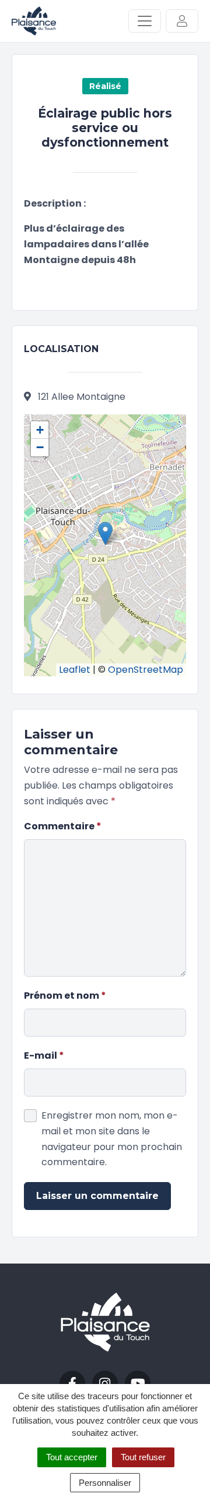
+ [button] (40, 430)
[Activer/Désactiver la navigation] (144, 21)
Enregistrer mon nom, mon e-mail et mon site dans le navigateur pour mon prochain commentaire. (111, 1139)
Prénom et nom (65, 995)
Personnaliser (105, 1483)
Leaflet (74, 669)
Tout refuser (143, 1457)
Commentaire (63, 826)
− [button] (40, 447)
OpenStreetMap (145, 669)
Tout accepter (71, 1457)
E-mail (44, 1055)
